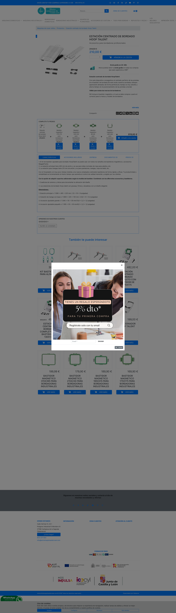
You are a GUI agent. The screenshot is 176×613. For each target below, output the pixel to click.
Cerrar (120, 347)
